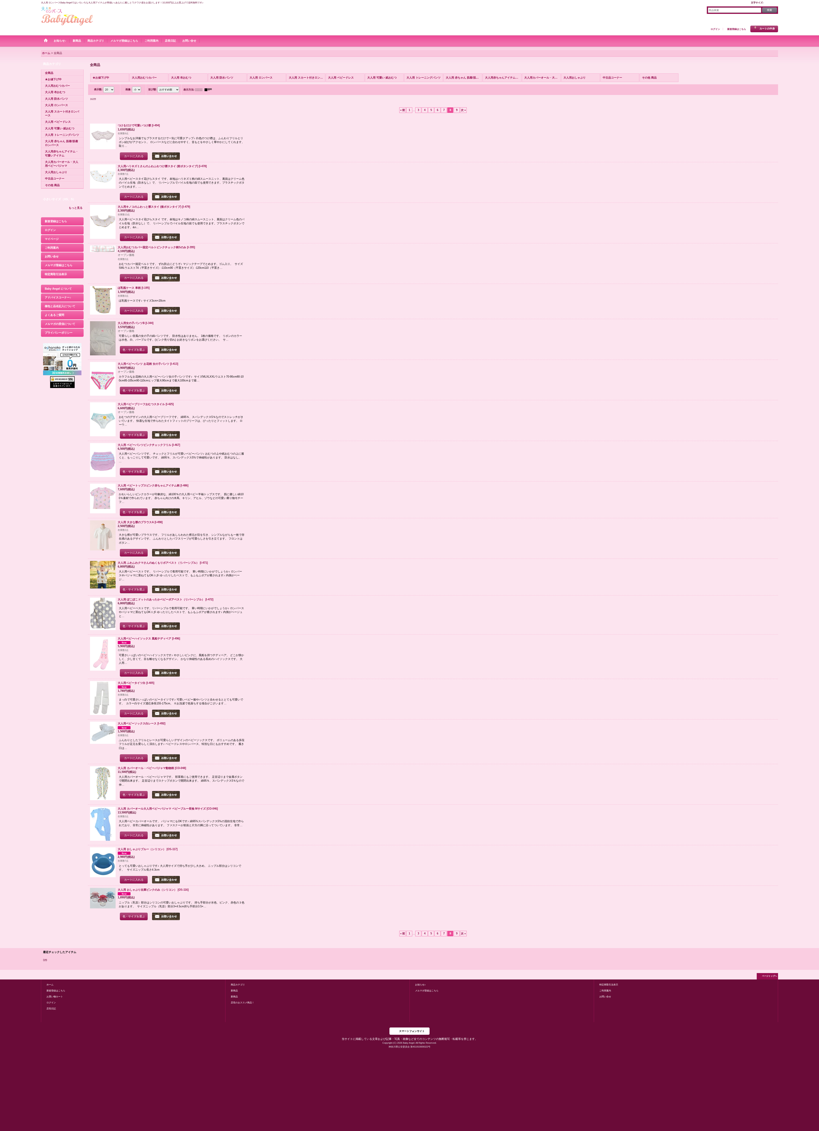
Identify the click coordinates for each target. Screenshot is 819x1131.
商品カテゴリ (238, 984)
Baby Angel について (58, 288)
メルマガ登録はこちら (59, 265)
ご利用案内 (52, 247)
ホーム (50, 984)
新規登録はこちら (736, 29)
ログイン (715, 29)
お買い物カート (54, 996)
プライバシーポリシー (59, 332)
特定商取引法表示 (56, 274)
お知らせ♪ (420, 984)
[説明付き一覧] (209, 89)
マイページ (52, 239)
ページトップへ (769, 976)
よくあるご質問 (54, 315)
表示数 (98, 89)
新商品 (234, 990)
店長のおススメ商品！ (242, 1002)
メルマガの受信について (60, 323)
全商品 (49, 72)
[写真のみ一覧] (200, 89)
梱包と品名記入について (60, 306)
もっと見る (76, 207)
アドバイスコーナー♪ (58, 297)
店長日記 (51, 1008)
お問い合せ (52, 256)
